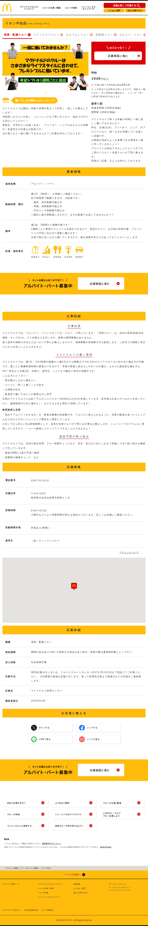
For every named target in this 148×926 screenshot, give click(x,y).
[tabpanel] (45, 66)
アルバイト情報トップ (11, 884)
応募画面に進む (118, 56)
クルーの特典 (71, 8)
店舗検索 (76, 884)
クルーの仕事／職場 (51, 8)
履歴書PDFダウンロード (51, 844)
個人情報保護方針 (31, 910)
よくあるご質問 (114, 10)
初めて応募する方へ (135, 10)
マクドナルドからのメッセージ (29, 8)
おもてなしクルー (77, 34)
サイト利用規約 (47, 910)
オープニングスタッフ (117, 884)
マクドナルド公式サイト (12, 910)
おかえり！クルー (131, 34)
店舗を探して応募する (124, 5)
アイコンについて (129, 552)
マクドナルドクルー (47, 34)
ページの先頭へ (72, 874)
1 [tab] (45, 93)
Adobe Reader (105, 847)
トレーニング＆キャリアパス (88, 8)
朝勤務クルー (104, 34)
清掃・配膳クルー (15, 34)
